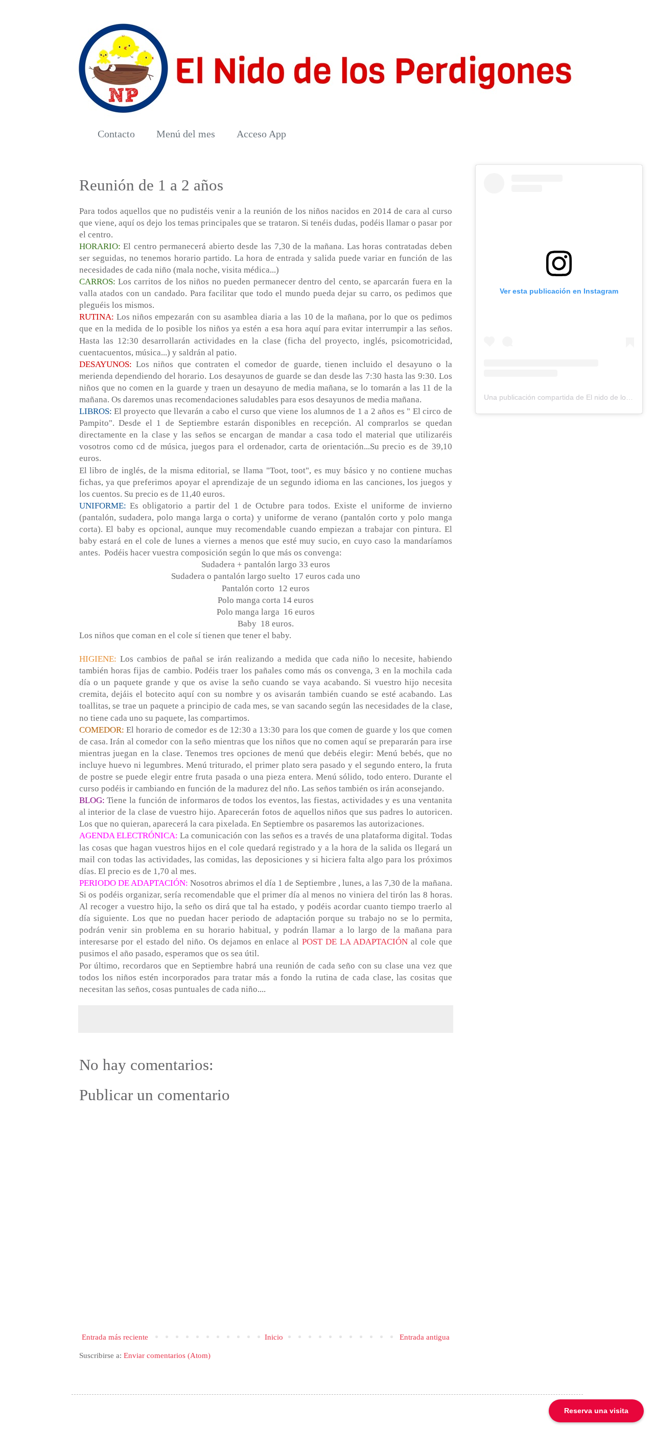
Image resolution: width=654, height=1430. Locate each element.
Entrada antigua (425, 1337)
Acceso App (261, 133)
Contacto (116, 133)
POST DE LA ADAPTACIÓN (355, 942)
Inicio (274, 1337)
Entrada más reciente (115, 1337)
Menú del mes (185, 133)
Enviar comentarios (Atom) (167, 1355)
